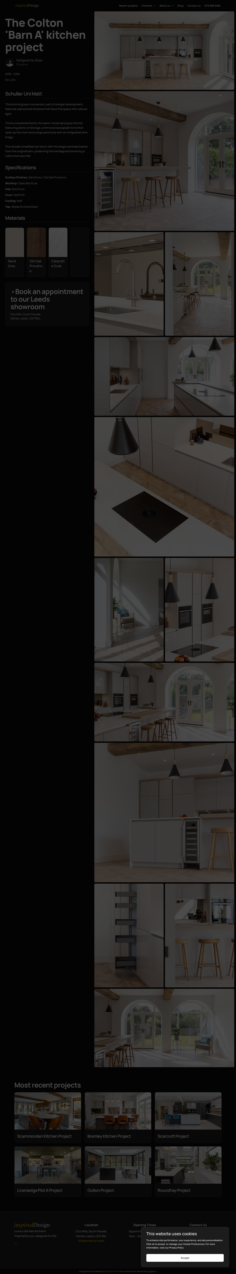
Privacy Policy (176, 1247)
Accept (185, 1258)
